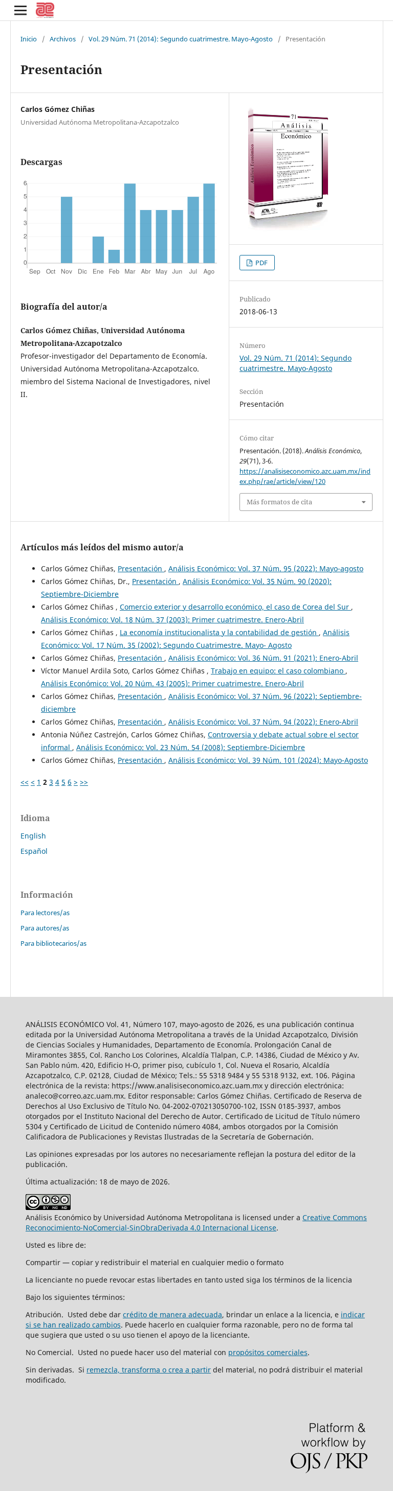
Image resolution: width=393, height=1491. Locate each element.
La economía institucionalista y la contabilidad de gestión (219, 632)
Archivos (63, 38)
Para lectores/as (45, 912)
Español (34, 851)
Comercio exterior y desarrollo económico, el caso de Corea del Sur (235, 607)
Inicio (28, 38)
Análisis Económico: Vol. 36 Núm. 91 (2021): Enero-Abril (263, 658)
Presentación (141, 568)
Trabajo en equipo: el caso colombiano (278, 670)
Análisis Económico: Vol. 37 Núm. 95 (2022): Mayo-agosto (265, 568)
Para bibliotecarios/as (53, 943)
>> (84, 782)
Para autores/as (44, 928)
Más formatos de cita (279, 501)
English (33, 836)
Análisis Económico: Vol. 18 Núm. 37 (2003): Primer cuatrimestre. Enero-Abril (172, 619)
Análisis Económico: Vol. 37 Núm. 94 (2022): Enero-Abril (263, 722)
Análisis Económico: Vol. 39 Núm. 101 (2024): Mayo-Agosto (268, 760)
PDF (261, 262)
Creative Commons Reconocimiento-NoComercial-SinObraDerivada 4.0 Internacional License (196, 1222)
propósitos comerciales (268, 1352)
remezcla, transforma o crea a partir (148, 1369)
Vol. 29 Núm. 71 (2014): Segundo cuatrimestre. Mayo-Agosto (181, 38)
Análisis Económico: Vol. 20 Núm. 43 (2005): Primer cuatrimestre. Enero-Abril (172, 683)
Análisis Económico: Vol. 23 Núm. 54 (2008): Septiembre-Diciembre (190, 747)
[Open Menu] (20, 10)
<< (24, 782)
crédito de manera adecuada (172, 1314)
